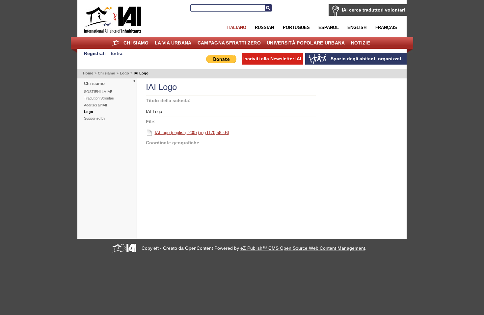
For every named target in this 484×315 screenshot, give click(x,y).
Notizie (360, 42)
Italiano (236, 27)
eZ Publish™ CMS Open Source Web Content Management (302, 248)
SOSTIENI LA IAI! (98, 92)
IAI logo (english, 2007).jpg (192, 132)
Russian (264, 27)
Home (116, 43)
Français (386, 27)
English (356, 27)
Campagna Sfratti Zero (229, 42)
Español (328, 27)
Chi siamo (136, 42)
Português (296, 27)
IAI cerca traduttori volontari (373, 10)
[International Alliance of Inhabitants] (112, 20)
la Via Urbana (173, 42)
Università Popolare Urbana (306, 42)
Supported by (94, 118)
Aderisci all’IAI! (95, 105)
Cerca (268, 8)
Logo (124, 73)
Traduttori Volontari (99, 98)
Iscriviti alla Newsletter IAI (272, 58)
